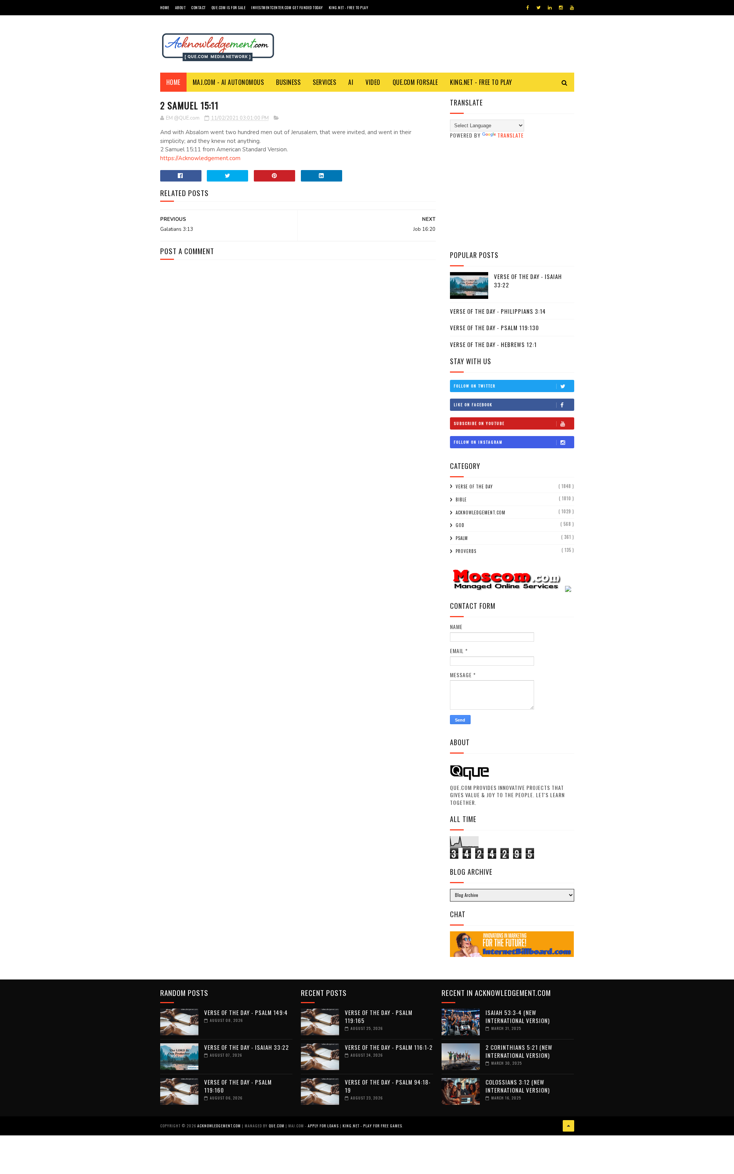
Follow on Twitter (474, 386)
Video (372, 82)
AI (350, 82)
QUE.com (276, 1126)
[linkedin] (549, 7)
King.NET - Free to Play (349, 7)
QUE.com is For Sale (228, 7)
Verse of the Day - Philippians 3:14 (498, 311)
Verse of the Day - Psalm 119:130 (494, 327)
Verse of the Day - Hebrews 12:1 (493, 344)
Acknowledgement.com (480, 512)
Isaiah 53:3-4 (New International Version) (518, 1016)
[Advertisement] (512, 194)
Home (164, 7)
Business (288, 82)
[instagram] (560, 7)
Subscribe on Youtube (479, 423)
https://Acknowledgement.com (200, 158)
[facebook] (528, 7)
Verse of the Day (474, 486)
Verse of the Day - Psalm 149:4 (246, 1012)
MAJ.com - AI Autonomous (228, 82)
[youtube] (571, 7)
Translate (510, 135)
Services (324, 82)
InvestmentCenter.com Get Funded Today (287, 7)
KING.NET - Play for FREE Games (372, 1126)
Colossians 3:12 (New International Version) (518, 1086)
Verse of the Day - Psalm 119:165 (378, 1016)
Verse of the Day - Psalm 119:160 (238, 1086)
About (180, 7)
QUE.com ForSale (415, 82)
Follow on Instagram (478, 442)
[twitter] (538, 7)
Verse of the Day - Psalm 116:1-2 (389, 1047)
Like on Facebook (473, 404)
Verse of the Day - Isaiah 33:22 (528, 280)
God (460, 525)
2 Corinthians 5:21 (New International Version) (519, 1051)
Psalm (462, 538)
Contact (198, 7)
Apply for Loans (323, 1126)
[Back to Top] (568, 1126)
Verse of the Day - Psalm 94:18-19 (388, 1086)
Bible (461, 499)
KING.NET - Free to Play (481, 82)
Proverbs (466, 551)
